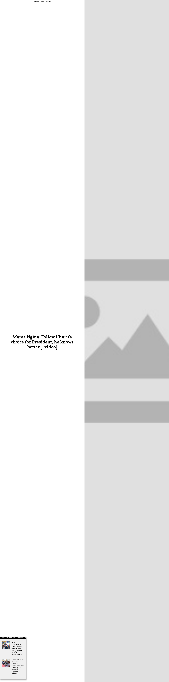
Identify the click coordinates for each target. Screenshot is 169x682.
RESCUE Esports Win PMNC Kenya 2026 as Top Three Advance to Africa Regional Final (17, 648)
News (39, 333)
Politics (44, 333)
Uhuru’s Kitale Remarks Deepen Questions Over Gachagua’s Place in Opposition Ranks (18, 667)
